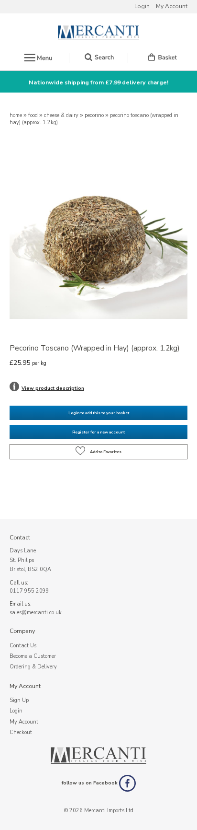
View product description (53, 388)
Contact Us (23, 645)
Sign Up (19, 700)
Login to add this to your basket (98, 413)
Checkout (21, 732)
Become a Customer (33, 656)
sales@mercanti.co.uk (36, 612)
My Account (171, 6)
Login (142, 6)
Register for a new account (98, 432)
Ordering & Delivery (33, 666)
